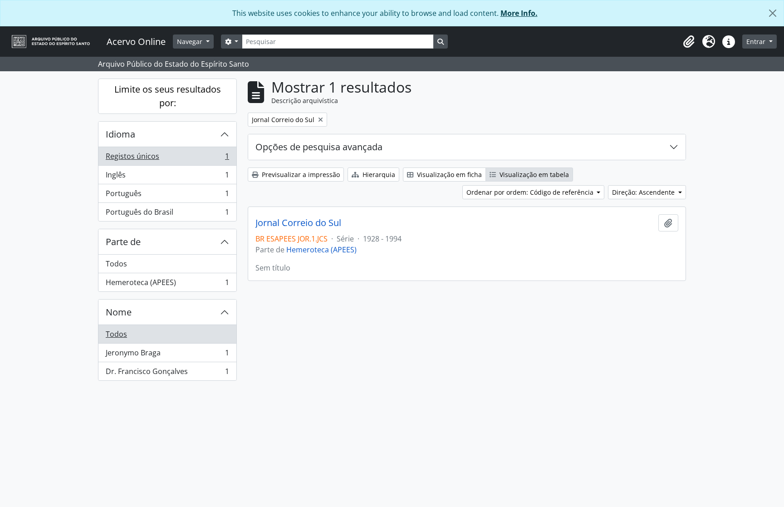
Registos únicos (167, 158)
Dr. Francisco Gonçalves (167, 373)
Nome (119, 312)
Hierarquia (378, 174)
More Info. (519, 13)
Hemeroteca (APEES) (167, 284)
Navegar (190, 41)
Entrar (756, 41)
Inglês (167, 177)
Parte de (123, 242)
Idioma (120, 134)
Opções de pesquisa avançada (318, 147)
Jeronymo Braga (167, 355)
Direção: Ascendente (644, 192)
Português (167, 195)
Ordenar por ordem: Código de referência (530, 192)
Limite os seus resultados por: (167, 96)
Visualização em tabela (533, 174)
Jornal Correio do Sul (298, 222)
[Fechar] (773, 13)
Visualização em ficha (448, 174)
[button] (689, 42)
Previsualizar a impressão (300, 174)
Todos (116, 264)
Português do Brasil (167, 214)
